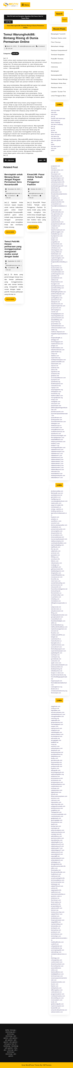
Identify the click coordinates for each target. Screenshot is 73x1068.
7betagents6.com (56, 812)
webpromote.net (56, 607)
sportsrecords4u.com (57, 838)
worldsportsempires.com (58, 359)
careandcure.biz (56, 385)
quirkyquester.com (56, 419)
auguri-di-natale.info (57, 505)
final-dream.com (56, 900)
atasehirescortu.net (57, 303)
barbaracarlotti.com (57, 667)
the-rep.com (54, 549)
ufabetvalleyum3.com (57, 469)
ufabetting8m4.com (57, 842)
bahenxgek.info (55, 190)
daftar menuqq (10, 1030)
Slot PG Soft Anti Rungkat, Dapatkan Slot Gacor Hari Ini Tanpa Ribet (25, 17)
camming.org (55, 718)
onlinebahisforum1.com (58, 714)
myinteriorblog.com (57, 924)
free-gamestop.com (57, 214)
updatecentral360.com (58, 361)
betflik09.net (54, 742)
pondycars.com (55, 932)
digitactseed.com (56, 792)
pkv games (13, 1038)
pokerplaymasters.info (57, 182)
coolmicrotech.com (56, 962)
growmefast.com (56, 323)
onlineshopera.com (57, 748)
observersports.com (57, 256)
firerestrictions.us (56, 593)
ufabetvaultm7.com (57, 848)
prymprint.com (55, 379)
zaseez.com (54, 726)
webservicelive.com (57, 1012)
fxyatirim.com (55, 768)
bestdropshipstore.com (58, 784)
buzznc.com (54, 984)
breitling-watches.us (57, 511)
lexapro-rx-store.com (57, 673)
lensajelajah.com (56, 740)
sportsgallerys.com (56, 297)
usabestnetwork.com (57, 222)
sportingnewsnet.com (57, 286)
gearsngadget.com (56, 820)
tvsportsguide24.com (57, 315)
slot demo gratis (56, 138)
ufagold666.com (56, 922)
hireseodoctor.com (56, 822)
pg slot (53, 130)
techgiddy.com (55, 198)
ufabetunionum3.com (57, 844)
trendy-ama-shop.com (57, 912)
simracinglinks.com (56, 531)
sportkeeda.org (55, 381)
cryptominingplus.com (57, 258)
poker (52, 144)
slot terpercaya (55, 120)
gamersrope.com (56, 210)
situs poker (54, 114)
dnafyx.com (54, 758)
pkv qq (53, 116)
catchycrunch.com (56, 728)
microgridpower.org (57, 397)
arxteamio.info (55, 373)
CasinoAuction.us (56, 641)
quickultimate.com (56, 417)
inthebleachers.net (56, 671)
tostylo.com (54, 240)
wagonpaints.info (56, 890)
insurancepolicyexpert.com (59, 539)
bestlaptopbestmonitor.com (59, 615)
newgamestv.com (56, 296)
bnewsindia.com (56, 926)
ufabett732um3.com (57, 886)
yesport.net (54, 238)
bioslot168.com (55, 1008)
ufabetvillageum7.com (57, 850)
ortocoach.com (55, 403)
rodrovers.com (55, 800)
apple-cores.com (56, 663)
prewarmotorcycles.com (58, 529)
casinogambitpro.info (57, 180)
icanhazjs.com (55, 655)
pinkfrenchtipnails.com (57, 294)
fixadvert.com (55, 517)
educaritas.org (55, 738)
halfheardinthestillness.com (59, 627)
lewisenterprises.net (57, 752)
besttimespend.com (57, 383)
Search (59, 14)
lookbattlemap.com (56, 234)
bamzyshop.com (56, 930)
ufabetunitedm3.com (57, 459)
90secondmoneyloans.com (59, 796)
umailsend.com (55, 226)
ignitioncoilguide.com (57, 1004)
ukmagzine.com (56, 218)
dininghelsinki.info (56, 864)
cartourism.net (55, 661)
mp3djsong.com (56, 499)
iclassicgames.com (56, 250)
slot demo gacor (56, 146)
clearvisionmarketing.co (58, 894)
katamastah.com (56, 363)
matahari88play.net (57, 270)
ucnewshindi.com (56, 204)
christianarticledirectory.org (59, 691)
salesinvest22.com (56, 908)
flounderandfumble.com (58, 872)
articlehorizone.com (57, 808)
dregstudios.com (56, 573)
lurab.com (54, 1002)
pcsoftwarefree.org (56, 754)
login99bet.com (55, 710)
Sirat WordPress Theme (31, 1065)
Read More (11, 232)
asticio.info (54, 369)
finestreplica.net (56, 870)
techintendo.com (56, 780)
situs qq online (55, 110)
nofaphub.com (55, 730)
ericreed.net (54, 631)
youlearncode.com (56, 766)
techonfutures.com (56, 934)
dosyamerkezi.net (56, 533)
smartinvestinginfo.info (58, 878)
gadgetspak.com (56, 818)
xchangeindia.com (56, 960)
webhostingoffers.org (57, 774)
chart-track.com (55, 581)
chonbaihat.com (56, 601)
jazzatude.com (55, 555)
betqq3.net (54, 637)
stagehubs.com (55, 706)
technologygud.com (57, 341)
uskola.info (54, 888)
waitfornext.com (56, 892)
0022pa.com (55, 557)
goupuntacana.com (57, 722)
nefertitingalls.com (56, 732)
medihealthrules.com (57, 942)
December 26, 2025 (14, 189)
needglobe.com (55, 401)
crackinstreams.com (57, 816)
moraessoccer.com (56, 577)
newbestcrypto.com (57, 246)
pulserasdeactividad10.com (59, 665)
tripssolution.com (56, 802)
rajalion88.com (55, 720)
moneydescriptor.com (57, 272)
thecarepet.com (55, 174)
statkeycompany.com (57, 541)
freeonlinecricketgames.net (59, 589)
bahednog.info (55, 188)
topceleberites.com (56, 840)
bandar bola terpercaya (58, 118)
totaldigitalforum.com (57, 974)
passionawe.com (56, 405)
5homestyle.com (56, 693)
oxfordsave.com (56, 248)
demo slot (54, 132)
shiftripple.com (55, 423)
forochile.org (55, 579)
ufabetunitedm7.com (57, 461)
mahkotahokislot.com (57, 325)
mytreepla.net (55, 828)
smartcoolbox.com (56, 427)
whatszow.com (55, 776)
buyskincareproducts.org (58, 675)
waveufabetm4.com (57, 854)
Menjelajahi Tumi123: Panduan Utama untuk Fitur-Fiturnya (58, 38)
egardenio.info (55, 371)
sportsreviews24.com (57, 317)
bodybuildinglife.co (56, 337)
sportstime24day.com (57, 288)
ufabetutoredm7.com (57, 467)
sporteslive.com (55, 290)
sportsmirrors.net (56, 299)
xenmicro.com (55, 746)
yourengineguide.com (57, 950)
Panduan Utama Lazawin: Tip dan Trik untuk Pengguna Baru (58, 91)
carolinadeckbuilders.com (58, 543)
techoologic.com (56, 936)
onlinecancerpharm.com (58, 327)
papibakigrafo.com (56, 653)
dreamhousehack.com (57, 964)
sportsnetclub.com (56, 244)
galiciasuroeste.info (57, 569)
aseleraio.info (55, 367)
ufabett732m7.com (56, 914)
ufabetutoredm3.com (57, 465)
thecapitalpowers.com (57, 437)
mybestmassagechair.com (59, 629)
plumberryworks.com (57, 411)
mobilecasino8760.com (58, 635)
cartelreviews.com (56, 786)
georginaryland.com (57, 617)
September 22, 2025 (14, 261)
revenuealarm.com (56, 1000)
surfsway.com (55, 788)
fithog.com (54, 613)
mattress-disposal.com (58, 331)
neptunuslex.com (56, 503)
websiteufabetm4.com (57, 858)
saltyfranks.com (55, 551)
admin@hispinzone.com (27, 46)
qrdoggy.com (55, 339)
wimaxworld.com (56, 587)
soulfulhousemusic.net (57, 431)
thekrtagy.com (55, 958)
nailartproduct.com (56, 790)
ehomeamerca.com (57, 778)
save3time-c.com (56, 521)
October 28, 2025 (36, 189)
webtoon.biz (54, 280)
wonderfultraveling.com (58, 583)
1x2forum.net (55, 708)
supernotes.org (55, 357)
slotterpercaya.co (56, 425)
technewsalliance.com (57, 880)
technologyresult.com (57, 772)
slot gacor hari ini (10, 1044)
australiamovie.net (56, 495)
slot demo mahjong (57, 124)
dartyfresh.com (55, 750)
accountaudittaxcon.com (58, 377)
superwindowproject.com (58, 651)
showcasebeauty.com (57, 537)
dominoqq (10, 1034)
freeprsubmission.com (57, 920)
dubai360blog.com (56, 319)
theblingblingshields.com (58, 292)
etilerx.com (54, 868)
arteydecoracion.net (57, 611)
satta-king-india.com (57, 804)
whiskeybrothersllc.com (58, 475)
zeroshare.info (55, 559)
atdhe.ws (53, 623)
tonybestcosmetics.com (58, 982)
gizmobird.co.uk (56, 497)
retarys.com (54, 228)
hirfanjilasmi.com (56, 391)
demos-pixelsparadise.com (59, 525)
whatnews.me (55, 898)
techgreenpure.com (57, 782)
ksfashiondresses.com (57, 349)
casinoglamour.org (56, 687)
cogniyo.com (55, 387)
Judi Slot (8, 22)
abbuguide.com (55, 770)
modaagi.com (55, 565)
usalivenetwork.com (57, 200)
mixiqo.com (54, 399)
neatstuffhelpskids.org (57, 575)
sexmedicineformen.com (58, 421)
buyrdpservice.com (56, 236)
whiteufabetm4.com (57, 860)
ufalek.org (54, 329)
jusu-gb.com (54, 172)
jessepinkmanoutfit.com (58, 224)
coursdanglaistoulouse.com (59, 501)
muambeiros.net (56, 597)
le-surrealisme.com (57, 535)
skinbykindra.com (56, 988)
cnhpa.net (54, 353)
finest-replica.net (56, 902)
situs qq (10, 1050)
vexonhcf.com (55, 523)
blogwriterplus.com (56, 176)
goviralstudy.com (56, 659)
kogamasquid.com (56, 681)
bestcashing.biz (55, 591)
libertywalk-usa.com (57, 493)
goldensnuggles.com (57, 232)
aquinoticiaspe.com (57, 260)
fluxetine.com (55, 633)
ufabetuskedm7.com (57, 463)
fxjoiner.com (54, 986)
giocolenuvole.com (56, 760)
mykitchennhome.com (57, 645)
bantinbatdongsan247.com (59, 186)
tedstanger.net (55, 884)
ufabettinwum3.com (57, 457)
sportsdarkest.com (56, 278)
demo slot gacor (56, 134)
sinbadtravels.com (56, 216)
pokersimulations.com (57, 830)
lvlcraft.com (54, 794)
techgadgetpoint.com (57, 313)
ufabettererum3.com (57, 449)
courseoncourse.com (57, 184)
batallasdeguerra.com (57, 571)
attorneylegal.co (56, 309)
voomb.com (54, 311)
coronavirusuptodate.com (58, 814)
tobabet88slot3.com (57, 439)
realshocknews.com (57, 343)
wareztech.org (55, 220)
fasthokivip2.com (56, 254)
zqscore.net (54, 365)
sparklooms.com (56, 433)
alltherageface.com (57, 990)
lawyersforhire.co (56, 266)
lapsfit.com (54, 824)
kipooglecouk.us (56, 643)
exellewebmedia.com (57, 212)
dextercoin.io (55, 689)
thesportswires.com (57, 282)
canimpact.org (55, 657)
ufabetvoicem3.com (57, 852)
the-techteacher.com (57, 966)
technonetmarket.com (57, 882)
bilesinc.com (54, 561)
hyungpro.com (55, 284)
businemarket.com (56, 268)
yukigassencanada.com (58, 806)
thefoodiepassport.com (58, 649)
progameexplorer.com (57, 994)
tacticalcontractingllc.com (58, 435)
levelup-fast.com (56, 826)
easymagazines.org (57, 389)
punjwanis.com (55, 166)
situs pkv (53, 112)
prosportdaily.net (56, 906)
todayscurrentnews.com (58, 441)
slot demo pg (55, 136)
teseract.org (54, 910)
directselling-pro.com (57, 998)
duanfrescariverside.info (58, 866)
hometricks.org (55, 393)
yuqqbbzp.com (55, 810)
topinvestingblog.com (57, 545)
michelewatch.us (56, 507)
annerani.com (55, 553)
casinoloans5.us (56, 639)
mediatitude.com (56, 527)
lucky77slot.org (55, 321)
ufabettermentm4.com (57, 451)
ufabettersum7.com (57, 453)
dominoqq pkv (10, 1032)
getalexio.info (55, 375)
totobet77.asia (55, 443)
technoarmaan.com (57, 976)
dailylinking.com (56, 756)
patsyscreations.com (57, 734)
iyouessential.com (56, 762)
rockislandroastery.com (58, 996)
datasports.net (55, 301)
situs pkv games (56, 140)
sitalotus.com (55, 355)
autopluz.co (54, 519)
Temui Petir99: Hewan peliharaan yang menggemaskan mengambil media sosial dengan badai (12, 249)
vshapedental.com (56, 946)
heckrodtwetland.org (57, 625)
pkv (52, 142)
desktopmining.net (56, 669)
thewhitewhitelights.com (58, 621)
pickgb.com (54, 345)
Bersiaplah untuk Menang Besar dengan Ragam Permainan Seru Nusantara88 (13, 179)
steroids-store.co (56, 609)
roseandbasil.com (56, 619)
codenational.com (56, 992)
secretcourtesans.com (57, 712)
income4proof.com (56, 736)
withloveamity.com (56, 764)
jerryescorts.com (56, 307)
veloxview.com (55, 471)
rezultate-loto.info (56, 834)
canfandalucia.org (56, 948)
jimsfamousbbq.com (57, 491)
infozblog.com (55, 599)
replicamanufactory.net (58, 832)
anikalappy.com (55, 862)
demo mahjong (55, 122)
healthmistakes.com (57, 347)
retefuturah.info (55, 876)
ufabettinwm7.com (56, 455)
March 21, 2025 (11, 46)
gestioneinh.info (56, 904)
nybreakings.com (56, 952)
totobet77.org (55, 445)
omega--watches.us (57, 509)
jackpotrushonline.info (57, 202)
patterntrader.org (56, 351)
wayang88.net (55, 856)
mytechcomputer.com (57, 1006)
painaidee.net (55, 276)
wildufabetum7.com (57, 477)
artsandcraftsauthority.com (59, 1010)
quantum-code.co (56, 896)
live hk (53, 128)
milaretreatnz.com (56, 563)
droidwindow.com (56, 918)
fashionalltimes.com (57, 972)
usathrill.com (55, 944)
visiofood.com (55, 916)
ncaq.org (53, 744)
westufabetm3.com (56, 473)
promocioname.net (56, 585)
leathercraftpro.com (57, 395)
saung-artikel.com (56, 252)
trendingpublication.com (58, 447)
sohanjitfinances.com (57, 429)
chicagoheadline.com (57, 716)
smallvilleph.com (56, 567)
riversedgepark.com (57, 724)
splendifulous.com (56, 836)
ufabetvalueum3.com (57, 846)
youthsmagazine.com (57, 274)
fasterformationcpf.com (58, 230)
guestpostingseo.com (57, 178)
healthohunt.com (56, 874)
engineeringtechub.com (58, 305)
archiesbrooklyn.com (57, 595)
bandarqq (7, 1046)
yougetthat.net (55, 242)
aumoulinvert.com (56, 647)
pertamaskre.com (56, 192)
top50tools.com (55, 547)
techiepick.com (55, 928)
